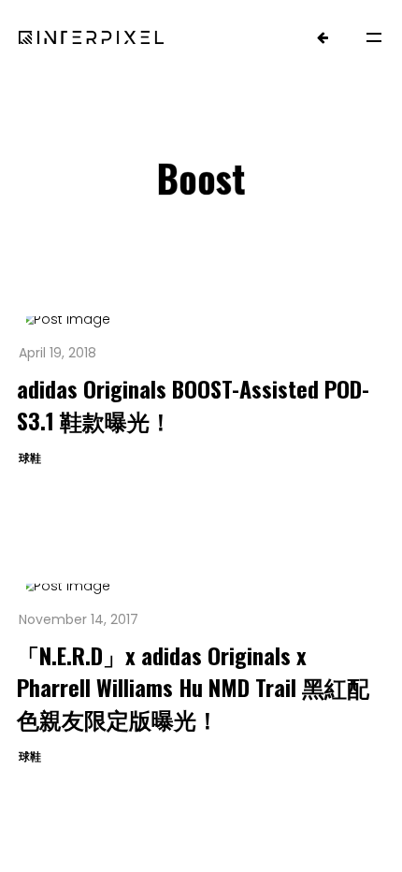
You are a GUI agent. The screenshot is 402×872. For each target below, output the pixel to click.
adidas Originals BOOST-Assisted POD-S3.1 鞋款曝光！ (193, 404)
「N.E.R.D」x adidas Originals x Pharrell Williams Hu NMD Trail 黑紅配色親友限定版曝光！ (193, 686)
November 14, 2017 (78, 619)
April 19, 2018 (57, 352)
